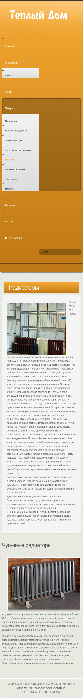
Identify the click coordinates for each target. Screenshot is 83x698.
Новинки (9, 189)
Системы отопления (15, 169)
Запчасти (10, 205)
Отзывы (9, 75)
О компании (11, 63)
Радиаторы (10, 160)
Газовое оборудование (16, 130)
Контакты (10, 221)
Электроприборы (13, 140)
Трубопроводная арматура (18, 150)
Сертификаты (31, 692)
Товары (9, 108)
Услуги (8, 92)
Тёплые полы (11, 179)
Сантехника (11, 121)
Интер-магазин (13, 238)
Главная (9, 46)
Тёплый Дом (53, 692)
